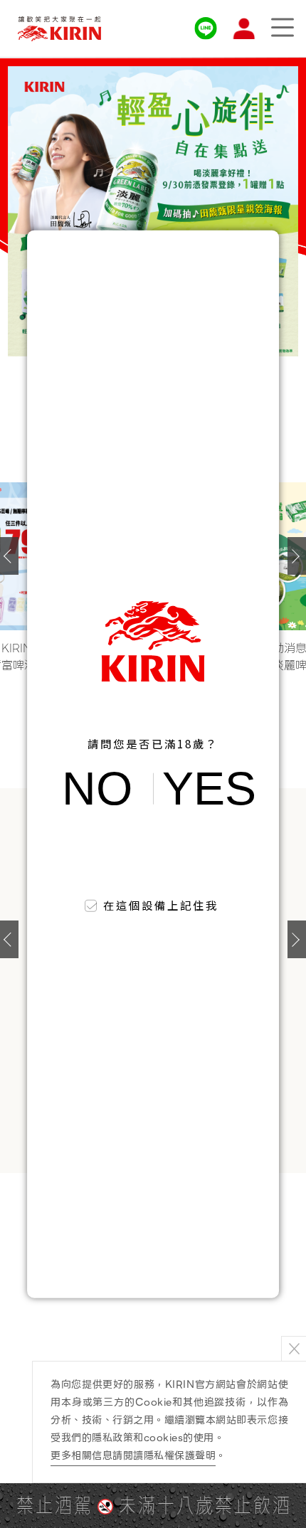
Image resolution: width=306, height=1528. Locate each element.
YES (209, 788)
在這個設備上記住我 (161, 905)
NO (97, 788)
